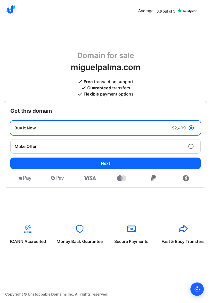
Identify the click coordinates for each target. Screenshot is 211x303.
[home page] (10, 9)
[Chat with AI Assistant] (197, 289)
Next (105, 163)
